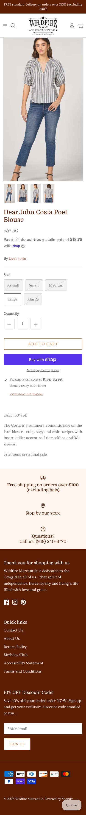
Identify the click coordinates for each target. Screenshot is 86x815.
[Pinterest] (23, 602)
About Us (12, 638)
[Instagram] (14, 602)
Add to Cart (43, 344)
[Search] (15, 25)
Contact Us (13, 630)
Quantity (11, 313)
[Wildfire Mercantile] (43, 25)
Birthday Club (16, 655)
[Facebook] (6, 602)
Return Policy (15, 647)
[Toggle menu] (5, 25)
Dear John (17, 258)
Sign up (17, 744)
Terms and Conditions (23, 671)
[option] (43, 109)
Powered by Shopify (59, 799)
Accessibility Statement (23, 663)
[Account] (71, 25)
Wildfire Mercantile (29, 799)
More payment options (43, 370)
